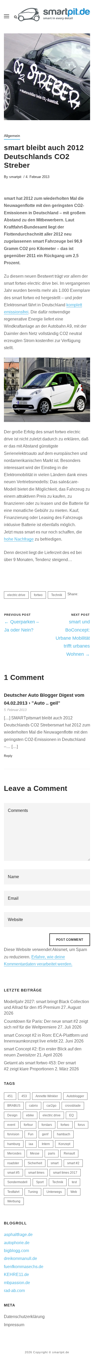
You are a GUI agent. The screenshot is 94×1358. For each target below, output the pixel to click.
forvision (13, 1134)
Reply (8, 756)
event (11, 1125)
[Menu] (6, 16)
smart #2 (73, 1163)
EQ (71, 1115)
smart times (36, 1172)
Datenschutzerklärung (24, 1316)
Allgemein (12, 136)
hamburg (13, 1144)
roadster (13, 1163)
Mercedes (14, 1153)
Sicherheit (35, 1163)
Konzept (64, 1144)
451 (10, 1096)
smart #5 (13, 1172)
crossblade (73, 1105)
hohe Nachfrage (19, 539)
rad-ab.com (14, 1290)
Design (12, 1115)
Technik (56, 595)
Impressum (14, 1325)
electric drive (16, 595)
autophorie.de (17, 1242)
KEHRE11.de (16, 1274)
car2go (51, 1105)
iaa (31, 1144)
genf (45, 1134)
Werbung (13, 1201)
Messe (34, 1153)
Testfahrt (13, 1192)
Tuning (33, 1192)
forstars (47, 1125)
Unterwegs (54, 1192)
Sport (40, 1182)
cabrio (33, 1105)
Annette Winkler (47, 1096)
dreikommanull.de (20, 1258)
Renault (69, 1153)
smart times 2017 (65, 1172)
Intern (46, 1144)
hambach (63, 1134)
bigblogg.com (16, 1250)
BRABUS (13, 1105)
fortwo (38, 595)
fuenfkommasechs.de (23, 1266)
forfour (28, 1125)
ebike (30, 1115)
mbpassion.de (17, 1282)
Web (73, 1192)
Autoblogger (75, 1096)
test (74, 1182)
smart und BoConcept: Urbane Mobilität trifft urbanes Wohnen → (73, 638)
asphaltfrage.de (18, 1234)
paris (51, 1153)
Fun (30, 1134)
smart (54, 1163)
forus (81, 1125)
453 (24, 1096)
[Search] (15, 17)
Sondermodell (17, 1182)
